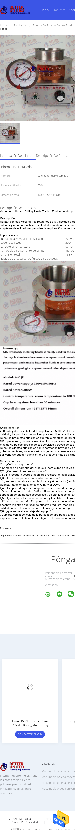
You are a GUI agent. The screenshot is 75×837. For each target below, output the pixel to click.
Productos (59, 10)
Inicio (45, 10)
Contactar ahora (30, 734)
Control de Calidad (20, 818)
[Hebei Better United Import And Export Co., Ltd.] (50, 595)
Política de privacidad (24, 822)
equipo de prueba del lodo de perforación (25, 535)
